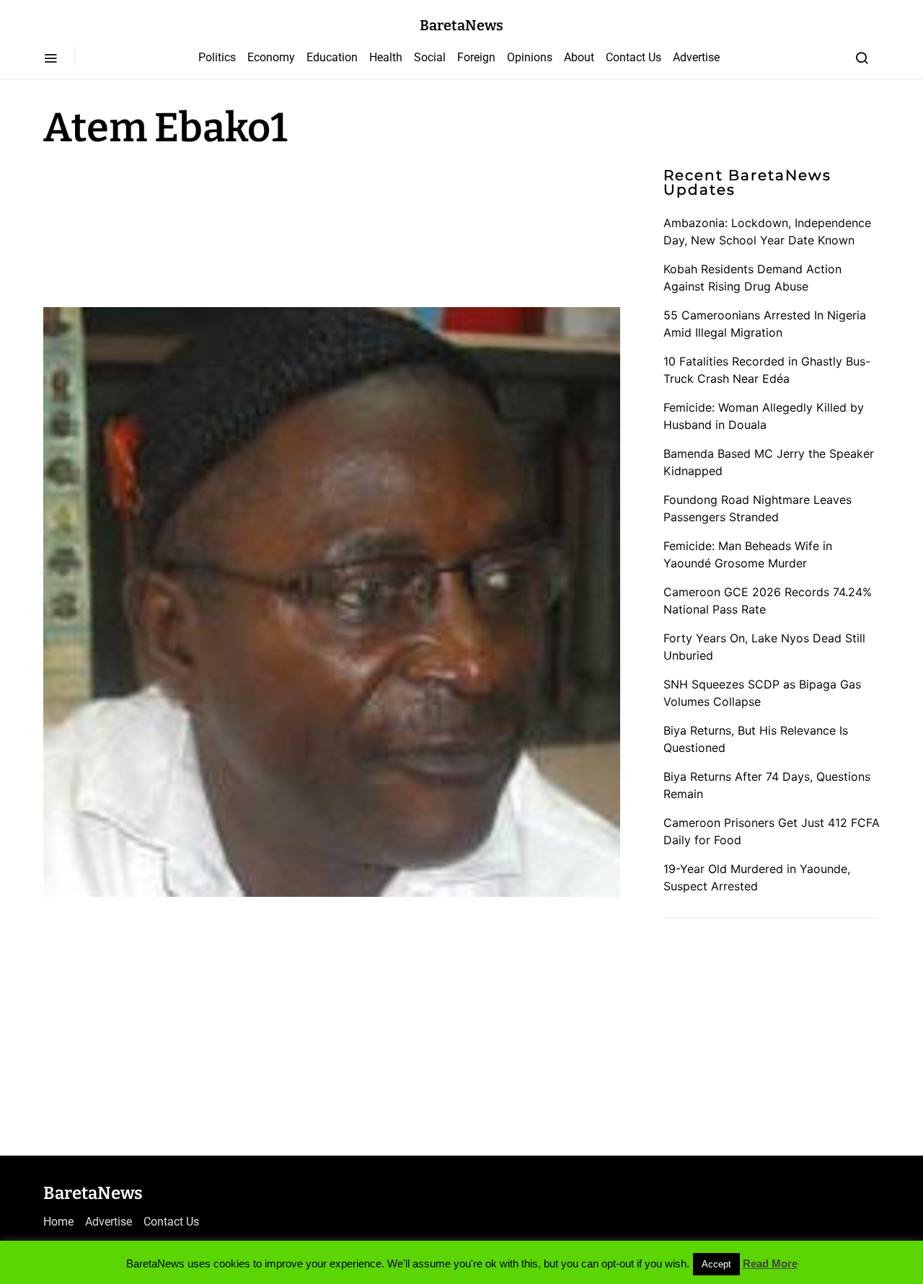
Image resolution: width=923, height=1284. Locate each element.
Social (430, 57)
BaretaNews (461, 25)
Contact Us (633, 57)
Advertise (696, 57)
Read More (770, 1263)
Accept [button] (716, 1264)
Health (385, 57)
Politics (217, 57)
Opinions (529, 57)
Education (332, 57)
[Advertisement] (158, 225)
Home (58, 1221)
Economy (271, 57)
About (579, 57)
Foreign (476, 57)
